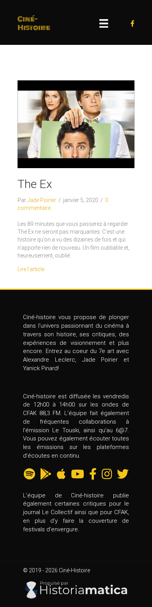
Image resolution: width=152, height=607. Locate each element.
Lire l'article (31, 269)
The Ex (35, 184)
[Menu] (103, 23)
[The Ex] (76, 124)
